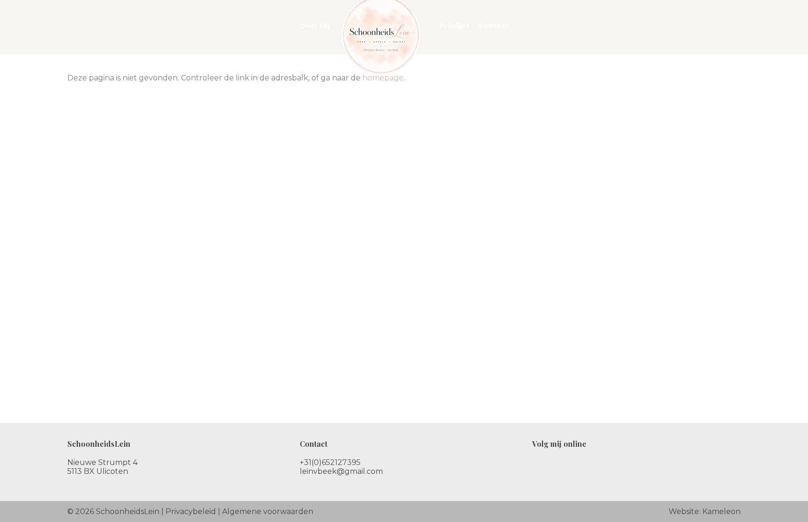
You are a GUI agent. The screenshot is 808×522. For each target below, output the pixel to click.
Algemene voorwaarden (267, 511)
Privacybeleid (191, 511)
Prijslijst (454, 25)
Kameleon (721, 511)
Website (684, 511)
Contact (493, 25)
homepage (383, 77)
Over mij (314, 25)
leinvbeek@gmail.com (341, 471)
